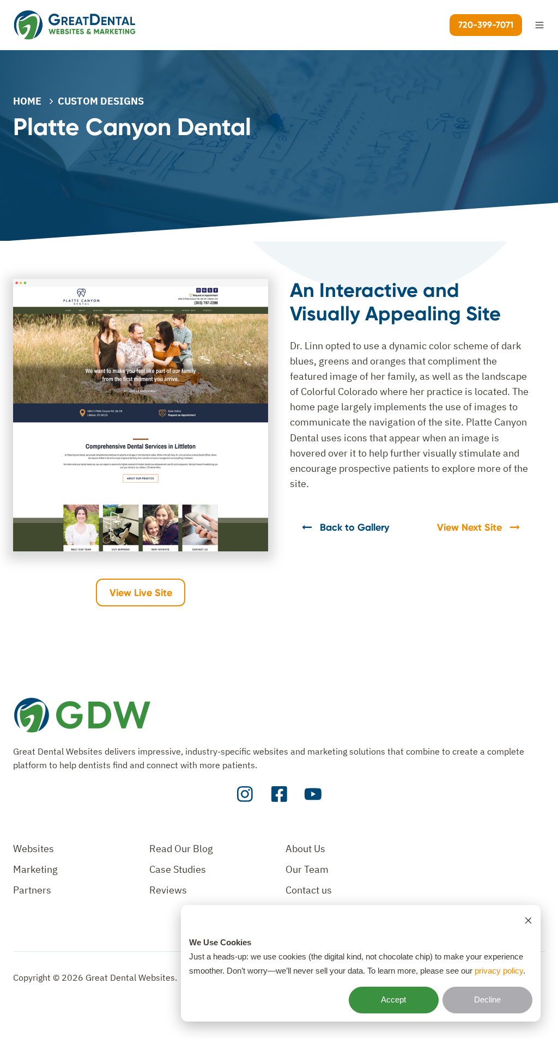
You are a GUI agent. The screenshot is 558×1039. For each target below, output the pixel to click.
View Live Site (141, 593)
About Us (305, 848)
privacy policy (499, 970)
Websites (33, 848)
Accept (393, 999)
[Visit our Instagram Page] (245, 794)
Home (27, 101)
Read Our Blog (181, 848)
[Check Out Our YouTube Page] (313, 794)
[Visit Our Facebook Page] (279, 794)
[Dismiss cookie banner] (528, 920)
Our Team (307, 869)
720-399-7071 (485, 25)
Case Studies (177, 869)
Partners (32, 890)
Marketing (35, 869)
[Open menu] (539, 25)
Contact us (309, 890)
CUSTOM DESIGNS (101, 101)
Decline (487, 999)
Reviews (168, 890)
